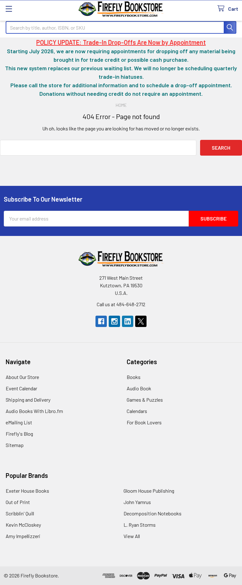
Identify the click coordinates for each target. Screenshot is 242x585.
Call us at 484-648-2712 (121, 304)
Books (134, 377)
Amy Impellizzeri (23, 536)
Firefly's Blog (19, 434)
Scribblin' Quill (20, 513)
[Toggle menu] (8, 8)
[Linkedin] (127, 321)
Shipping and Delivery (28, 400)
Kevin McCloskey (23, 525)
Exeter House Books (27, 491)
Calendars (137, 411)
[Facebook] (101, 321)
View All (132, 536)
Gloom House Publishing (149, 491)
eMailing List (19, 422)
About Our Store (22, 377)
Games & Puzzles (145, 400)
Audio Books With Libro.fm (34, 411)
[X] (141, 321)
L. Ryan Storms (140, 525)
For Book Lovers (144, 422)
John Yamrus (137, 502)
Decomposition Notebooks (153, 513)
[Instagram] (114, 321)
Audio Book (139, 388)
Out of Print (18, 502)
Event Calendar (21, 388)
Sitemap (15, 445)
